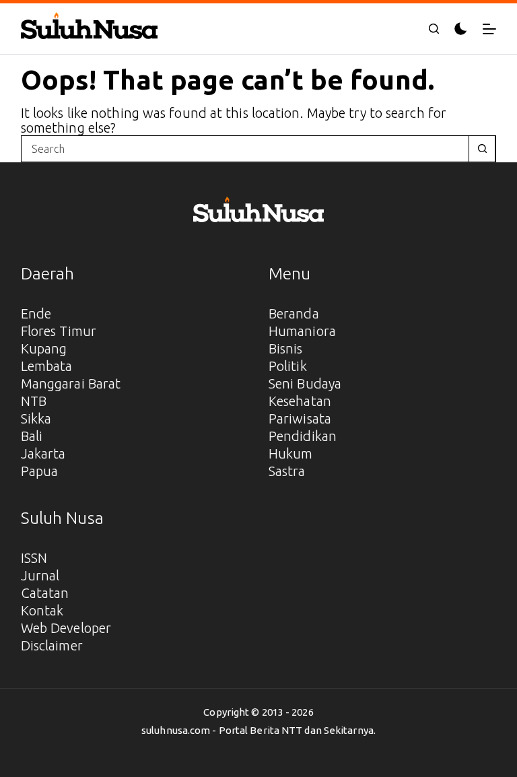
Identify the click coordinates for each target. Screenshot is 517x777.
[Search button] (482, 148)
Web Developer (66, 628)
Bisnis (286, 348)
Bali (31, 436)
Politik (288, 366)
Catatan (45, 593)
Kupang (44, 348)
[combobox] (245, 148)
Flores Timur (58, 331)
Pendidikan (303, 436)
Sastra (287, 471)
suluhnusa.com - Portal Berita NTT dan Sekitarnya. (258, 730)
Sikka (36, 418)
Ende (36, 313)
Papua (40, 471)
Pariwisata (300, 418)
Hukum (291, 453)
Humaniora (302, 331)
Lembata (47, 366)
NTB (33, 401)
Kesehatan (300, 401)
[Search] (434, 29)
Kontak (42, 610)
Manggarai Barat (71, 383)
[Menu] (489, 29)
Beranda (294, 313)
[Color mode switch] (460, 28)
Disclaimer (52, 645)
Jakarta (43, 453)
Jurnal (40, 575)
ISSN (34, 558)
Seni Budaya (305, 383)
